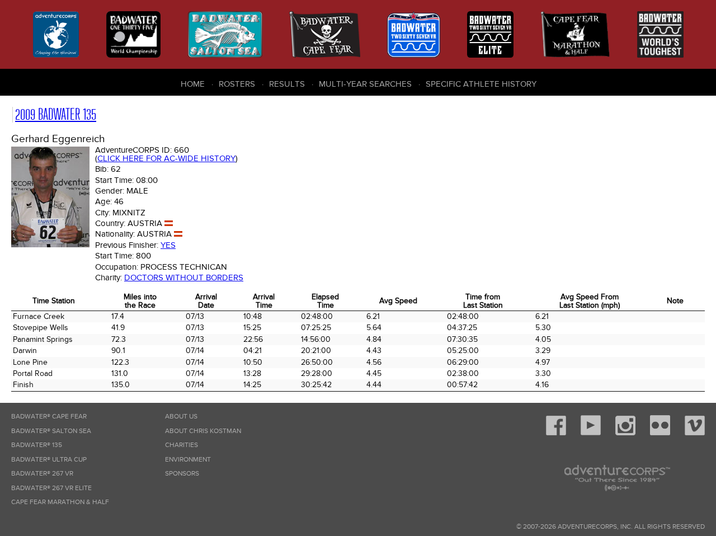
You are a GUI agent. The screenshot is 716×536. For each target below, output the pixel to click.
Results (287, 84)
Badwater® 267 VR (42, 473)
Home (193, 84)
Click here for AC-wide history (166, 158)
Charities (181, 445)
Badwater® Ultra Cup (49, 459)
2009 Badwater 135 (55, 114)
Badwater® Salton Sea (51, 431)
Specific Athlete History (481, 84)
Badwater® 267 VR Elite (51, 488)
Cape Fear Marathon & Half (60, 502)
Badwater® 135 (36, 445)
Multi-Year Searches (365, 84)
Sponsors (182, 473)
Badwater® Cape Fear (49, 416)
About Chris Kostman (203, 431)
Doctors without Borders (183, 277)
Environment (188, 459)
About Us (181, 416)
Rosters (237, 84)
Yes (168, 245)
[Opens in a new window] (556, 433)
